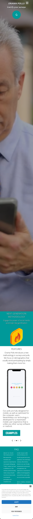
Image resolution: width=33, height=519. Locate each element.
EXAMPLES (18, 433)
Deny (16, 507)
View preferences (16, 511)
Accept (16, 502)
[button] (30, 486)
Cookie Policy (16, 515)
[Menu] (27, 3)
